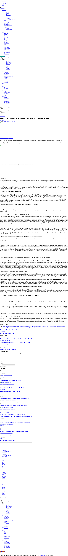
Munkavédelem (6, 31)
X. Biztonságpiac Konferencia (6, 451)
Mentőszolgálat (8, 13)
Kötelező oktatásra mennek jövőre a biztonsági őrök (10, 394)
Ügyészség (7, 17)
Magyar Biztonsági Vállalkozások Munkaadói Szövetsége (21, 326)
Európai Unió (6, 37)
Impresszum (3, 2)
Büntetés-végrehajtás (9, 11)
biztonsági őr (4, 326)
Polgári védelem (8, 66)
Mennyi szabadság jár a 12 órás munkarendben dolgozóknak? (12, 387)
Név (0, 361)
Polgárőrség (5, 91)
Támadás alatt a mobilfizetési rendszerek (7, 435)
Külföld (3, 86)
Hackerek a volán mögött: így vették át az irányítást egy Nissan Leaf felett (14, 431)
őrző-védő (3, 327)
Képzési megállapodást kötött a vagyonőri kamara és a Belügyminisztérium (14, 398)
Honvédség (3, 484)
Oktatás (5, 95)
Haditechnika (6, 33)
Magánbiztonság (4, 90)
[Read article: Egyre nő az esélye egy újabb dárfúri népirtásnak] (34, 344)
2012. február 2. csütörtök (4, 120)
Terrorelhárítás (8, 18)
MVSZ (3, 461)
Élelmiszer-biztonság (7, 48)
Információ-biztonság (9, 29)
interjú (9, 326)
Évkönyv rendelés (4, 450)
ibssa (7, 326)
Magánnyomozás (6, 43)
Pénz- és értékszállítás (7, 52)
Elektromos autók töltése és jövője (6, 412)
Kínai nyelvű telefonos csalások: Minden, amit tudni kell (10, 380)
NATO (5, 38)
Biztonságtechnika (4, 71)
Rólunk (3, 4)
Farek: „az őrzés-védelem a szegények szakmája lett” (10, 402)
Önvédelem (5, 53)
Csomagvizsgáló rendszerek (8, 25)
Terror (5, 39)
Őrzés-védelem (6, 42)
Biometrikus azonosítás (7, 24)
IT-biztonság (5, 27)
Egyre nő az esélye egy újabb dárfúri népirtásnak (9, 345)
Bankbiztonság (6, 23)
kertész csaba (11, 326)
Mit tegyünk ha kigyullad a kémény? (7, 384)
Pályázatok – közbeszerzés (7, 41)
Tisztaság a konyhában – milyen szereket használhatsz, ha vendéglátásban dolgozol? (16, 416)
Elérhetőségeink (4, 471)
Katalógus (3, 105)
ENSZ (5, 36)
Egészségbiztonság (6, 26)
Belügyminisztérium (7, 61)
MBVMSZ (31, 326)
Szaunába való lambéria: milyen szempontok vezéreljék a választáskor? (13, 405)
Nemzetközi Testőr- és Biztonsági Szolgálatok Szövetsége (51, 326)
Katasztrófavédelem (8, 12)
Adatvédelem (4, 1)
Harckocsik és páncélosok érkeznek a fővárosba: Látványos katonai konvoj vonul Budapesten (18, 338)
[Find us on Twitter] (0, 7)
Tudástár (3, 5)
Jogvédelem (5, 100)
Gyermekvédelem (6, 49)
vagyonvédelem (31, 327)
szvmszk (24, 327)
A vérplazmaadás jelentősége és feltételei (7, 409)
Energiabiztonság (6, 47)
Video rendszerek (6, 22)
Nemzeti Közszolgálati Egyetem (38, 326)
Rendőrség (7, 16)
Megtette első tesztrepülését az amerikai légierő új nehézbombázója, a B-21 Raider (15, 342)
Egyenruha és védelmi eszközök (8, 76)
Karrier (5, 20)
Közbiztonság (4, 96)
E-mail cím (1, 363)
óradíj (62, 326)
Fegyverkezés (6, 35)
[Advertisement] (34, 171)
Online (7, 81)
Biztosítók (5, 46)
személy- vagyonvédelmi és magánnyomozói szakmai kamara (14, 327)
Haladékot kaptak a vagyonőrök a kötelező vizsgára (10, 391)
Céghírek (5, 44)
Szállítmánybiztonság (7, 51)
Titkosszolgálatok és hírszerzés (10, 19)
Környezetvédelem (6, 101)
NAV (6, 14)
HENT (3, 463)
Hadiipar (3, 32)
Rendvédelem (4, 10)
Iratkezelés (7, 30)
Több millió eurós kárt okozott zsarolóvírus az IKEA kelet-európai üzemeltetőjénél (15, 422)
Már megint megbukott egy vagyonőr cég (8, 349)
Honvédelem (5, 34)
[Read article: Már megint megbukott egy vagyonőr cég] (34, 347)
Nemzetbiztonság (8, 15)
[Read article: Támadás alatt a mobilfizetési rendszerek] (34, 433)
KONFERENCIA (2, 56)
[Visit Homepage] (2, 8)
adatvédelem (43, 555)
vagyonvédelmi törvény (36, 327)
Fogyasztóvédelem (6, 54)
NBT (2, 462)
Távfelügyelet (6, 21)
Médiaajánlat (4, 3)
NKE (60, 326)
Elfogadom (51, 555)
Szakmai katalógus (4, 452)
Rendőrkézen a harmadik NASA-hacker (7, 440)
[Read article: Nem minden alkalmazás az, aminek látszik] (34, 424)
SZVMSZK (3, 460)
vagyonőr (27, 327)
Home (1, 116)
